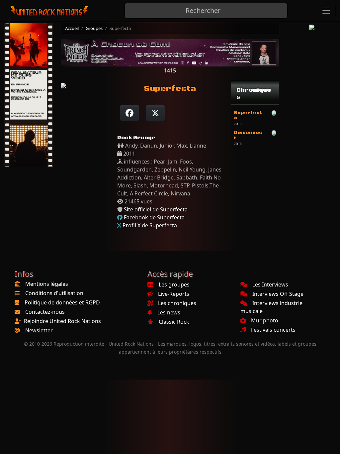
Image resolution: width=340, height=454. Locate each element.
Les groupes (174, 284)
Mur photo (264, 320)
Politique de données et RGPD (62, 302)
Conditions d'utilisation (54, 293)
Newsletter (39, 330)
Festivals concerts (273, 329)
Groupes (94, 28)
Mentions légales (46, 283)
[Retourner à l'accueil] (49, 10)
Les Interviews (270, 284)
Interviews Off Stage (277, 293)
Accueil (72, 28)
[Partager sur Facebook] (129, 113)
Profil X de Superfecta (150, 225)
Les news (168, 312)
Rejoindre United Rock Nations (62, 321)
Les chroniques (177, 303)
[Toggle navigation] (326, 10)
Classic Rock (174, 321)
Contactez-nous (45, 311)
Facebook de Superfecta (154, 217)
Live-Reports (173, 293)
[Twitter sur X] (155, 113)
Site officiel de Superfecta (156, 209)
